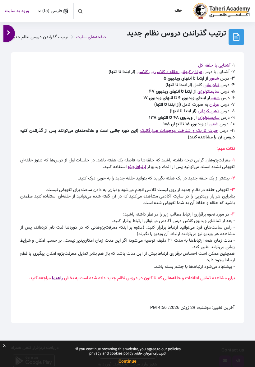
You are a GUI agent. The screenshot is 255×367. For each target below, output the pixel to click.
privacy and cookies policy (111, 353)
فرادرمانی (211, 84)
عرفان (214, 104)
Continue (127, 361)
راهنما (57, 278)
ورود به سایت (17, 11)
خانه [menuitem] (178, 10)
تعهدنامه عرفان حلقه (150, 353)
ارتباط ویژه (137, 166)
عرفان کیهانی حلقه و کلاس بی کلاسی (169, 71)
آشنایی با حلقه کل (214, 65)
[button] (80, 11)
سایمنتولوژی (208, 91)
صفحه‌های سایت (91, 37)
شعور (214, 78)
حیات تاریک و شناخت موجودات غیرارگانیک (179, 130)
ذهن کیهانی (208, 111)
